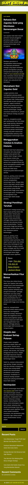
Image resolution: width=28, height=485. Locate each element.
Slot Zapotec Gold (9, 390)
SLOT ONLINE (7, 16)
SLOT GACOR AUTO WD (16, 482)
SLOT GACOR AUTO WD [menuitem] (17, 74)
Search (4, 426)
